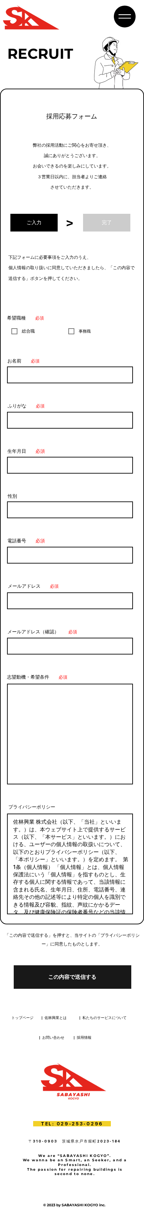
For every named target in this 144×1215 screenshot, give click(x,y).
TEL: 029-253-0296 (72, 1123)
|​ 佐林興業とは (54, 1017)
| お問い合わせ (51, 1037)
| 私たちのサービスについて (103, 1018)
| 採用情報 (82, 1037)
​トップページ (22, 1017)
